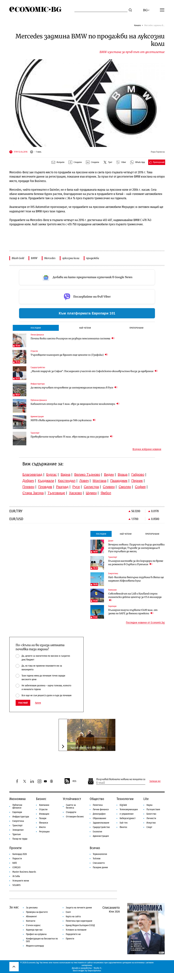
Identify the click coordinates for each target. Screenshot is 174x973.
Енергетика (18, 821)
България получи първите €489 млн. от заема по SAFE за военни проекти (133, 611)
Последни (36, 328)
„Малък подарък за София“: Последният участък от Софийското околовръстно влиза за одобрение (92, 371)
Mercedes (49, 258)
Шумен (91, 493)
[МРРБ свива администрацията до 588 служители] (19, 422)
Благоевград (32, 474)
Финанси (43, 822)
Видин (109, 474)
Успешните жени (20, 880)
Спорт (149, 827)
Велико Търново (87, 474)
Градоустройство (101, 827)
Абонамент (31, 916)
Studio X (97, 968)
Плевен (28, 487)
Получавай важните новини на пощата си (120, 779)
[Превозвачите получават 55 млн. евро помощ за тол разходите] (19, 438)
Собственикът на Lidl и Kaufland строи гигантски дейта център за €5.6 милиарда (135, 595)
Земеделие (18, 829)
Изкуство (151, 822)
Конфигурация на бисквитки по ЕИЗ (42, 940)
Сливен (109, 487)
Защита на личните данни (79, 907)
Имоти (42, 827)
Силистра (91, 487)
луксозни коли (70, 258)
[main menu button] (162, 9)
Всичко (95, 848)
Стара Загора (33, 493)
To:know (96, 858)
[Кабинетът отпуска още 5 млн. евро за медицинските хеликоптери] (19, 406)
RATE (14, 863)
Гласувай (23, 703)
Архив (38, 703)
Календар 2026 (19, 854)
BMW (34, 258)
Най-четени (85, 328)
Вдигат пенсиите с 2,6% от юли (88, 747)
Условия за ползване (76, 929)
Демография (99, 813)
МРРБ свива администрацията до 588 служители (61, 420)
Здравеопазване (101, 822)
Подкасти (17, 858)
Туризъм (16, 834)
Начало (137, 25)
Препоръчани (136, 328)
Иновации (44, 813)
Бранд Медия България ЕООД (80, 925)
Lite (146, 799)
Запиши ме (155, 781)
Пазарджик (118, 480)
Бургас (51, 474)
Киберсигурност (128, 818)
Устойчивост (72, 799)
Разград (62, 487)
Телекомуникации (129, 809)
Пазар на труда (19, 838)
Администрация (101, 836)
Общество (97, 799)
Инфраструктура (20, 816)
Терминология (100, 854)
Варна (65, 474)
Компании (44, 805)
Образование (99, 818)
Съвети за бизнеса (71, 806)
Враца (122, 474)
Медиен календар (35, 945)
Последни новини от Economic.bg (145, 622)
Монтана (99, 480)
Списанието (99, 863)
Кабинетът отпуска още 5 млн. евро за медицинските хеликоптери (73, 403)
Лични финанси (101, 809)
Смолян (125, 487)
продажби (92, 258)
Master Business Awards (24, 871)
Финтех (123, 827)
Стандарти (71, 812)
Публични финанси (17, 806)
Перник (137, 480)
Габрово (137, 474)
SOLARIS (16, 885)
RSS (74, 781)
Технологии (125, 799)
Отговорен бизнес (75, 816)
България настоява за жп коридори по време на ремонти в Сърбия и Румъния (135, 562)
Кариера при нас (34, 929)
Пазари (42, 818)
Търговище (56, 493)
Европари (17, 812)
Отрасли (43, 809)
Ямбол (106, 493)
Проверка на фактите (37, 912)
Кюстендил (66, 480)
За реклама (32, 907)
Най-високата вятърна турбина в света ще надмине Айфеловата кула (136, 579)
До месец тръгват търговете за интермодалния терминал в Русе (72, 387)
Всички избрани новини (147, 449)
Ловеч (84, 480)
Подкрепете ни (73, 934)
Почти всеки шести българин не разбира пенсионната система (71, 338)
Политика (98, 805)
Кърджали (46, 480)
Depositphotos (94, 970)
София (140, 487)
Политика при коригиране (79, 920)
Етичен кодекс (33, 925)
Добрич (28, 480)
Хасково (75, 493)
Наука (149, 805)
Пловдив (45, 487)
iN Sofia (16, 876)
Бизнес (41, 799)
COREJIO (16, 867)
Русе (76, 487)
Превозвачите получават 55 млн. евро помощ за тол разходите (70, 436)
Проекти (15, 848)
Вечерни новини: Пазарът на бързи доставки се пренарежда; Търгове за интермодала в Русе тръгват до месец (136, 548)
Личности (151, 818)
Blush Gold (18, 258)
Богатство (151, 813)
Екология (97, 831)
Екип (68, 912)
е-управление (127, 813)
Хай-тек (124, 822)
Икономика (17, 799)
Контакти (30, 920)
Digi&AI (123, 805)
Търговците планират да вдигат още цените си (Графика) (67, 354)
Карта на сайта (73, 916)
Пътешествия (153, 809)
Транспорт (17, 825)
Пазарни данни (100, 867)
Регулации (44, 831)
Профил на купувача (36, 934)
